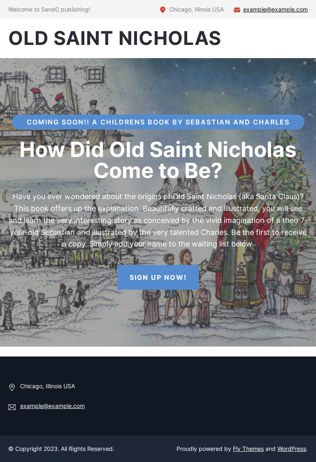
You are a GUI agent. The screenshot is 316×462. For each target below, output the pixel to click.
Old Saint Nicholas (114, 37)
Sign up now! (158, 277)
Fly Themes (248, 448)
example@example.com (275, 9)
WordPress (291, 448)
